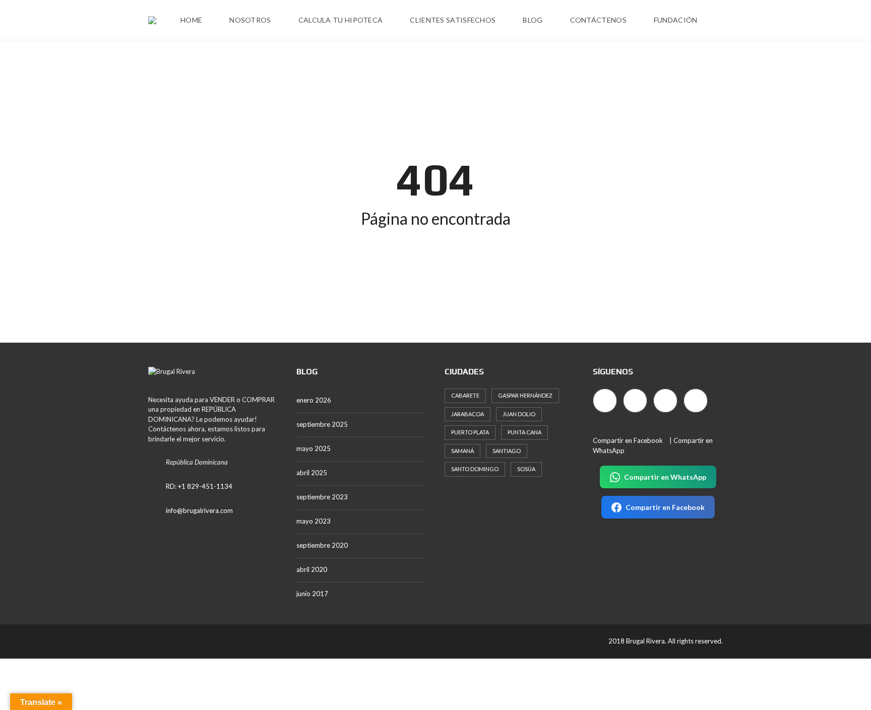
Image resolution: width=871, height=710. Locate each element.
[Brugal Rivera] (152, 20)
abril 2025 (311, 473)
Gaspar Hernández (525, 395)
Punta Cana (524, 432)
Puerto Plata (470, 432)
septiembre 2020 (322, 545)
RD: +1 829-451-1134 (199, 486)
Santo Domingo (475, 469)
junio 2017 (312, 594)
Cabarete (465, 395)
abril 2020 (311, 569)
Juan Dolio (519, 414)
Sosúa (526, 469)
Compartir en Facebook (628, 440)
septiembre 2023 (322, 497)
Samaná (462, 450)
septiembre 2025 (322, 424)
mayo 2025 (313, 448)
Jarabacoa (467, 414)
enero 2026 (313, 400)
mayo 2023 (313, 521)
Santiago (506, 450)
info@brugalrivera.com (199, 510)
